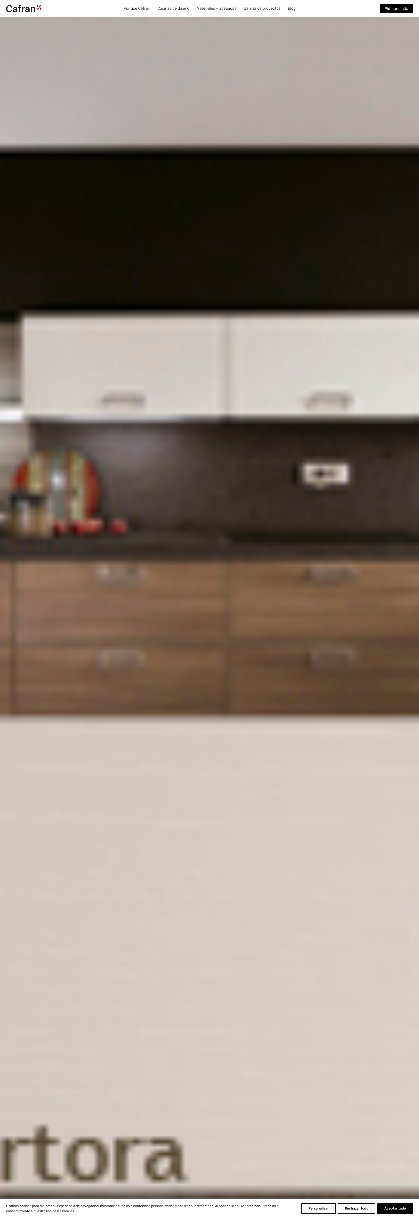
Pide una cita (396, 8)
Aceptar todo (395, 1208)
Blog (292, 8)
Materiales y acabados (216, 8)
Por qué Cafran (137, 8)
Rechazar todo (356, 1208)
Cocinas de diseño (173, 8)
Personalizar (318, 1208)
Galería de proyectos (262, 8)
